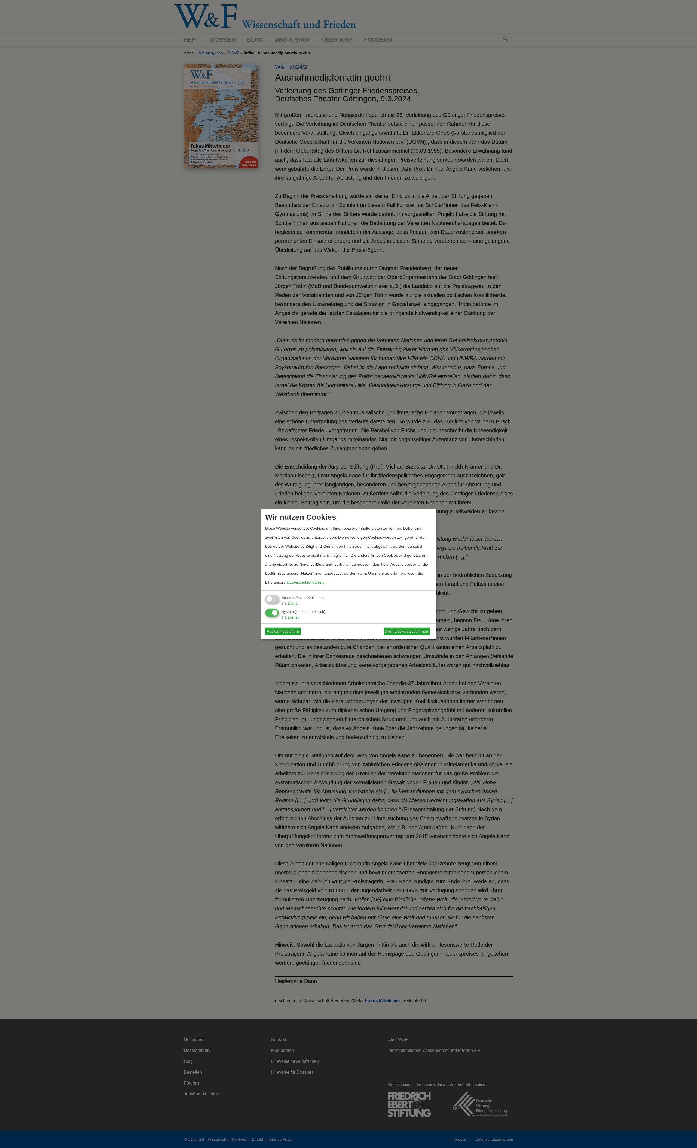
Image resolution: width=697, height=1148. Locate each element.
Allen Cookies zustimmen (406, 631)
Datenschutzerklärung (306, 582)
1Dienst (290, 603)
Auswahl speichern (283, 631)
